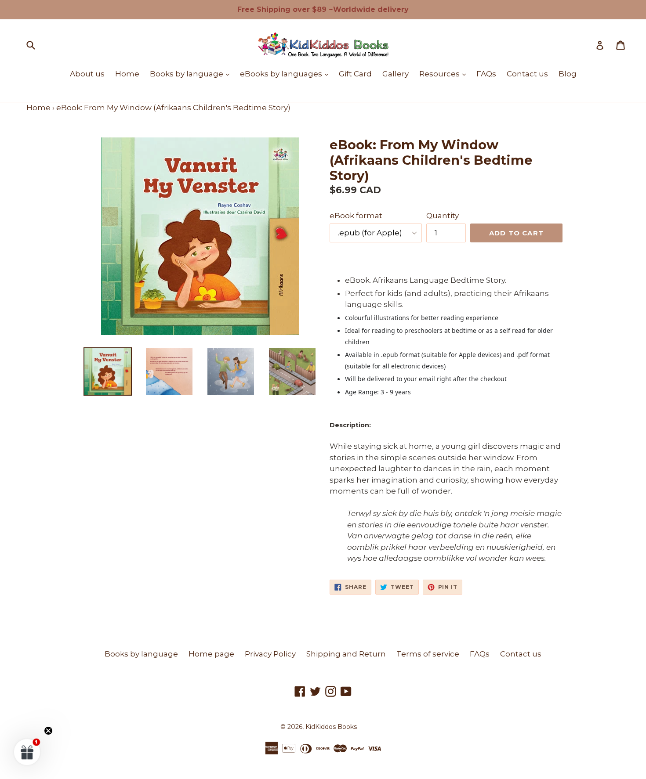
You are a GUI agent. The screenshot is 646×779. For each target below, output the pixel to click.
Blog (568, 73)
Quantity (442, 215)
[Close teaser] (48, 730)
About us (87, 73)
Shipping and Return (346, 653)
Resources (444, 73)
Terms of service (427, 653)
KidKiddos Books (331, 727)
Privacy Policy (270, 653)
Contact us (527, 73)
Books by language (192, 73)
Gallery (395, 73)
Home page (211, 653)
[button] (27, 751)
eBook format (356, 215)
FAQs (486, 73)
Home (127, 73)
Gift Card (355, 73)
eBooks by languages (286, 73)
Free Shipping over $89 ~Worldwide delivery (323, 9)
